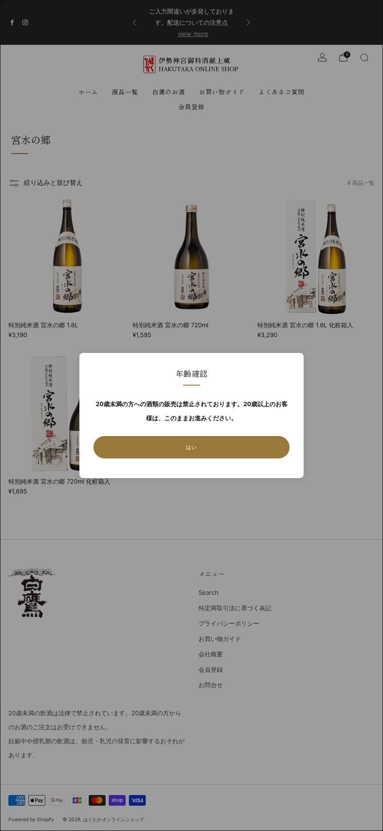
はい (191, 447)
